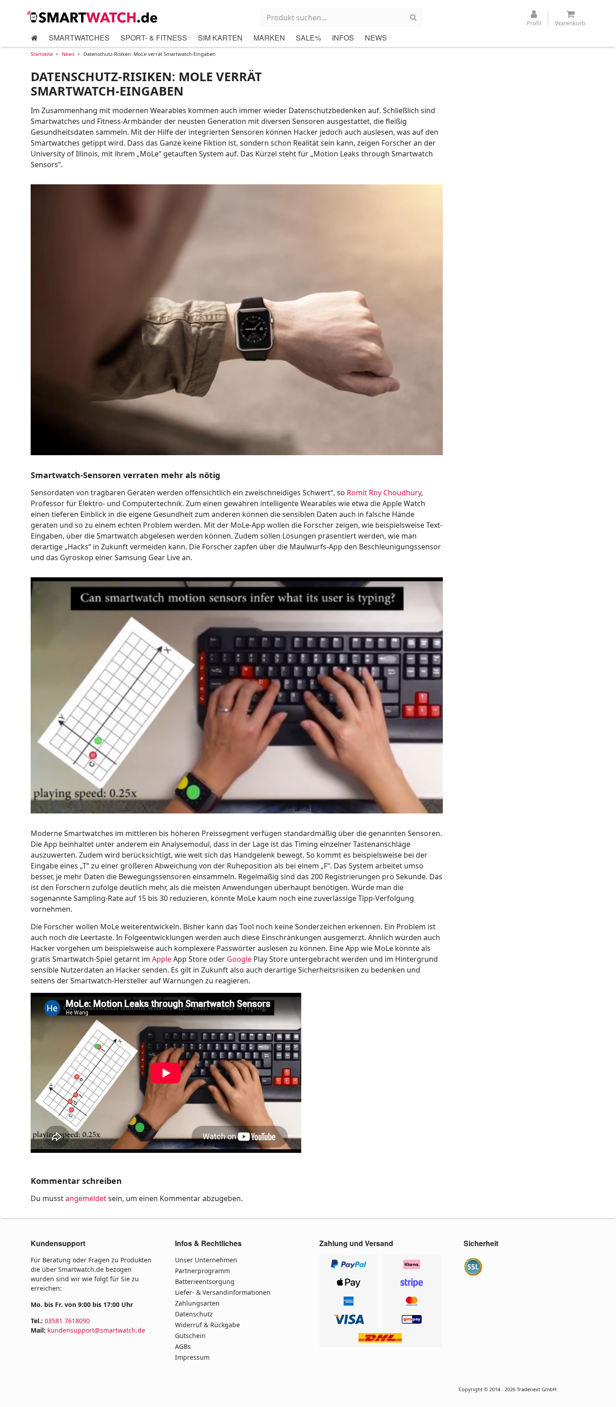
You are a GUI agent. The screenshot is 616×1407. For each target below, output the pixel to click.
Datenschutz (194, 1314)
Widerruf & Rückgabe (207, 1324)
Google (239, 959)
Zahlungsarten (197, 1303)
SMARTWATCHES (79, 37)
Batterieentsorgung (204, 1281)
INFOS (343, 37)
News (68, 53)
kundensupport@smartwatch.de (96, 1330)
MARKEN (269, 37)
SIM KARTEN (220, 37)
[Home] (34, 38)
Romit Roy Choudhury (384, 493)
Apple (161, 959)
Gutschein (190, 1335)
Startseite (42, 53)
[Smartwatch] (95, 17)
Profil (534, 23)
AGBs (183, 1346)
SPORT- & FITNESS (153, 37)
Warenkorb (570, 23)
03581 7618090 (67, 1320)
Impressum (192, 1357)
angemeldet (85, 1198)
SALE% (308, 37)
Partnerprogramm (202, 1270)
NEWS (376, 37)
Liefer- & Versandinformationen (223, 1292)
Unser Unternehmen (206, 1260)
